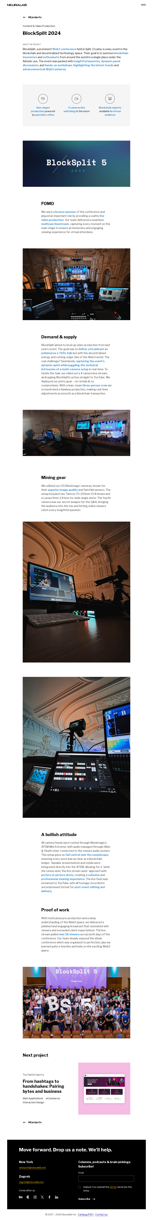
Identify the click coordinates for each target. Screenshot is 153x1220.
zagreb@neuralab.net (31, 1182)
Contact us (101, 1214)
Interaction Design (33, 1102)
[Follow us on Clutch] (28, 1197)
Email (81, 1172)
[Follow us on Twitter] (42, 1197)
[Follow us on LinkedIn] (56, 1197)
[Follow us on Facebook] (49, 1197)
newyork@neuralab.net (32, 1167)
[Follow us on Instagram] (35, 1197)
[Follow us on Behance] (21, 1197)
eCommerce (53, 1098)
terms (113, 1187)
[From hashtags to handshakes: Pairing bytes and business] (104, 1088)
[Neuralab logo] (17, 5)
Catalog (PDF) (85, 1214)
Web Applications (33, 1098)
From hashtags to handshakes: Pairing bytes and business (43, 1086)
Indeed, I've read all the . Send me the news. (107, 1189)
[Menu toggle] (143, 4)
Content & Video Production (39, 26)
